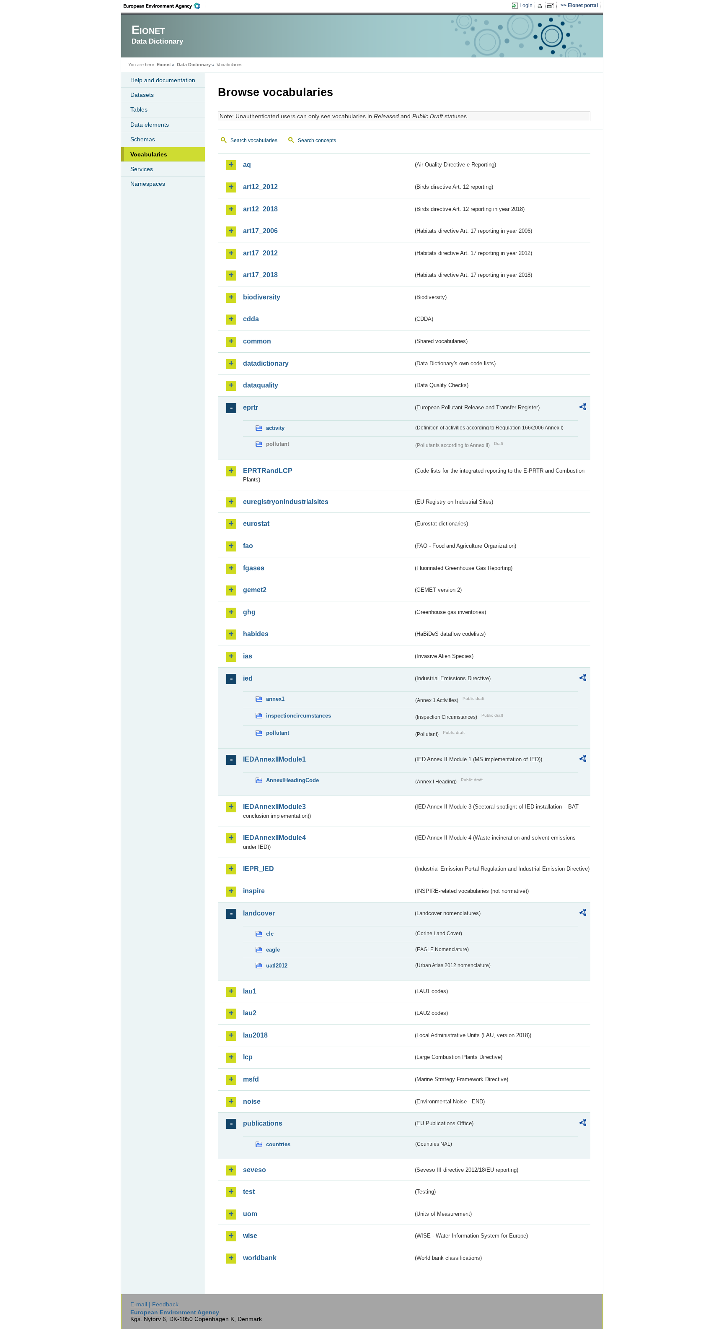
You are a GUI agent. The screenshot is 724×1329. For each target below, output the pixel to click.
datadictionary (266, 363)
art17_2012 (260, 253)
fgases (253, 568)
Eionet (164, 64)
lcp (248, 1057)
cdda (251, 318)
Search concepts (317, 140)
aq (247, 164)
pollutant (277, 733)
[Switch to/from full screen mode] (552, 6)
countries (278, 1144)
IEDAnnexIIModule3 (274, 806)
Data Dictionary (194, 64)
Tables (138, 109)
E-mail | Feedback (154, 1304)
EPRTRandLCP (267, 470)
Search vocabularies (253, 140)
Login (526, 5)
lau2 (249, 1013)
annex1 (275, 699)
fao (248, 545)
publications (262, 1123)
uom (250, 1213)
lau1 (249, 991)
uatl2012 (276, 965)
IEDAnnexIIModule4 (274, 837)
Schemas (142, 139)
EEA (165, 6)
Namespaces (147, 183)
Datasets (142, 94)
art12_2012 (260, 186)
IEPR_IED (258, 868)
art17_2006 (260, 230)
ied (248, 678)
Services (141, 169)
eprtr (250, 407)
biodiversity (261, 297)
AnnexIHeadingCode (292, 780)
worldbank (260, 1257)
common (257, 341)
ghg (249, 612)
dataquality (260, 385)
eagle (273, 950)
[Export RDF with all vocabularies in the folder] (582, 408)
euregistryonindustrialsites (285, 501)
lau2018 (255, 1035)
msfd (251, 1079)
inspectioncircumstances (298, 716)
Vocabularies (148, 154)
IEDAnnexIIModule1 (274, 759)
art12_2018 (260, 209)
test (249, 1191)
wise (250, 1235)
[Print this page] (541, 6)
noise (252, 1101)
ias (247, 656)
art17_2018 (260, 274)
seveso (254, 1169)
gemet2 (254, 589)
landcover (259, 913)
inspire (254, 891)
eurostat (256, 523)
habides (256, 633)
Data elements (149, 124)
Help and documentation (162, 80)
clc (270, 934)
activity (275, 428)
